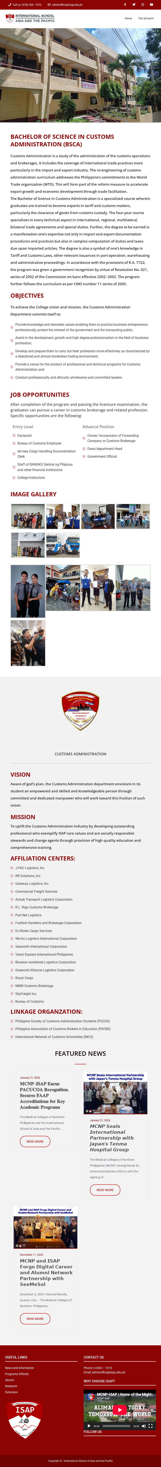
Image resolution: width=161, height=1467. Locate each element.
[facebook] (125, 4)
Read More (35, 1141)
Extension (11, 1392)
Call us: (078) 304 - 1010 (27, 4)
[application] (120, 1410)
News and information (19, 1368)
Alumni (9, 1380)
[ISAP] (30, 18)
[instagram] (142, 4)
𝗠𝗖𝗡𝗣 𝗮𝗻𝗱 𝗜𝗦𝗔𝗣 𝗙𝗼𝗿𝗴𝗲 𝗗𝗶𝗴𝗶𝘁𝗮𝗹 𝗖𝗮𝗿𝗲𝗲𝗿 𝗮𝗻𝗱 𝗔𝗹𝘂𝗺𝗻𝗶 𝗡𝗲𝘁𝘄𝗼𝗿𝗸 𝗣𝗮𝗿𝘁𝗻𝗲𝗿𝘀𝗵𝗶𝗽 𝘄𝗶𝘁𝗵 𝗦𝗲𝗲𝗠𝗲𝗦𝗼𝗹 (46, 1272)
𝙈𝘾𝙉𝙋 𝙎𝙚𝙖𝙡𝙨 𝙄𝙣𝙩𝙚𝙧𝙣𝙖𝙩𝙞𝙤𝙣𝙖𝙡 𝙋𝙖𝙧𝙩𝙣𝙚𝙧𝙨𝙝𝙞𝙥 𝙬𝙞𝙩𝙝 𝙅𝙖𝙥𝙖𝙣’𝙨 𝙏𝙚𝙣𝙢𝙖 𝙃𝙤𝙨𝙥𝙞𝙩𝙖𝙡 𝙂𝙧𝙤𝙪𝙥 (112, 1138)
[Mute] (144, 1426)
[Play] (89, 1426)
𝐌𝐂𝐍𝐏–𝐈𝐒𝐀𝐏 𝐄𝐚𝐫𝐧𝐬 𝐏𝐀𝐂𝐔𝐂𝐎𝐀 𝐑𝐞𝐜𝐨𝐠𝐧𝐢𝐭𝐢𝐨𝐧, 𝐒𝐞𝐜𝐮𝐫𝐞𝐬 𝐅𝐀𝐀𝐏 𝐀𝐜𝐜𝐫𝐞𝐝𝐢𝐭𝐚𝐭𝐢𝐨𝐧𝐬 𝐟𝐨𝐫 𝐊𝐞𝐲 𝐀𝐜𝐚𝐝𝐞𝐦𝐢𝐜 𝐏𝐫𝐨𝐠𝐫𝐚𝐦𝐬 (44, 1095)
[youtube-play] (151, 4)
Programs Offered (17, 1374)
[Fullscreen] (150, 1426)
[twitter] (134, 4)
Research (11, 1386)
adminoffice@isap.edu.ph (67, 4)
